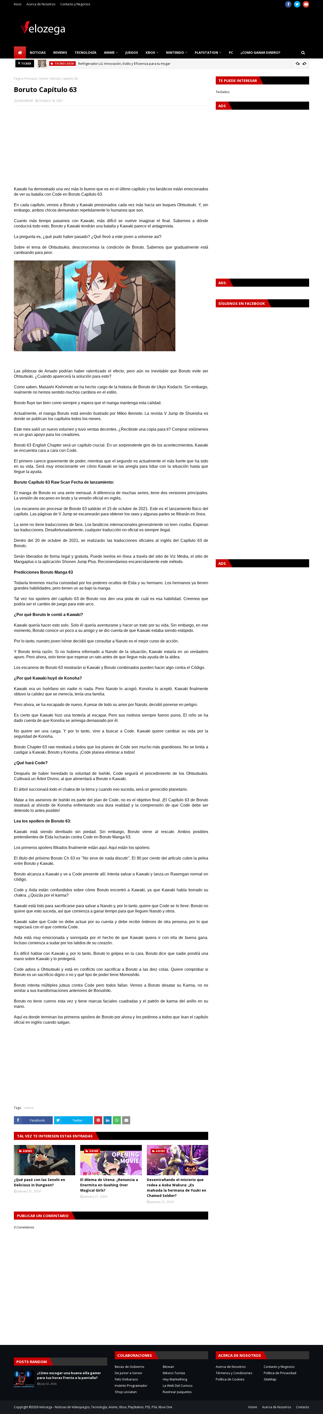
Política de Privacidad (280, 1373)
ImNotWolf (25, 101)
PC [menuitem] (231, 52)
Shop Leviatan (126, 1392)
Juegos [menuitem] (131, 52)
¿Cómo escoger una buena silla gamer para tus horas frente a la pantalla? (69, 1375)
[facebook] (288, 4)
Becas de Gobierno (129, 1366)
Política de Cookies (230, 1379)
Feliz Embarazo (126, 1379)
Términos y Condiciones (234, 1373)
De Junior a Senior (128, 1373)
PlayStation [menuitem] (206, 52)
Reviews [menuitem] (60, 52)
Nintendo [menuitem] (175, 52)
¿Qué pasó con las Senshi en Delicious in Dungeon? (39, 1182)
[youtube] (306, 4)
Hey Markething (175, 1379)
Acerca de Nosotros (40, 4)
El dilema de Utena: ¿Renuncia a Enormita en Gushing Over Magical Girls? (109, 1185)
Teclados (223, 92)
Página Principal (25, 78)
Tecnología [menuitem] (85, 52)
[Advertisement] (111, 146)
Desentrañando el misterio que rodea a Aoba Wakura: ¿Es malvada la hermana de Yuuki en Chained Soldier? (176, 1187)
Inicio (17, 4)
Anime (43, 78)
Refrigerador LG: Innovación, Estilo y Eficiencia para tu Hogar (124, 63)
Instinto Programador (131, 1385)
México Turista (174, 1373)
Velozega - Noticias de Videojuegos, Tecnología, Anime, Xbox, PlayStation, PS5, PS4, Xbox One (105, 1407)
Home (252, 1407)
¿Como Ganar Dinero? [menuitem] (260, 52)
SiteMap (270, 1379)
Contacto (302, 1407)
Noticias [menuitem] (38, 52)
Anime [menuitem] (109, 52)
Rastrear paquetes (177, 1392)
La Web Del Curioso (178, 1385)
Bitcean (168, 1366)
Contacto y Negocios (75, 4)
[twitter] (297, 4)
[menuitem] (20, 52)
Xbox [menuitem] (150, 52)
